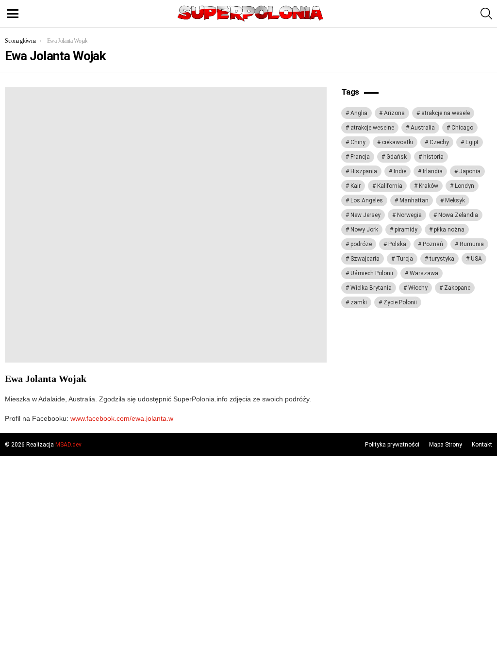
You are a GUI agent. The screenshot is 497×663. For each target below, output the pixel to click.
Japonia (469, 171)
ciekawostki (397, 142)
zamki (358, 302)
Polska (397, 244)
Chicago (462, 127)
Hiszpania (363, 171)
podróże (361, 244)
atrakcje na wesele (445, 113)
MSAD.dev (68, 444)
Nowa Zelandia (458, 215)
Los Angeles (366, 200)
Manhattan (414, 200)
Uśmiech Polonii (371, 273)
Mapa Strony (445, 444)
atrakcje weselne (372, 127)
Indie (400, 171)
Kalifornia (389, 185)
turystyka (442, 258)
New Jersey (365, 215)
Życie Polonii (400, 302)
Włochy (418, 287)
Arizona (394, 113)
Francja (360, 156)
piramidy (406, 229)
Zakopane (457, 287)
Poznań (433, 244)
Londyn (464, 185)
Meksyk (455, 200)
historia (433, 156)
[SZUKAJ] (486, 13)
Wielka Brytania (371, 287)
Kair (355, 185)
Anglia (358, 113)
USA (476, 258)
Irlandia (433, 171)
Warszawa (424, 273)
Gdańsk (396, 156)
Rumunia (472, 244)
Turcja (404, 258)
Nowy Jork (364, 229)
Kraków (428, 185)
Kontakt (482, 444)
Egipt (472, 142)
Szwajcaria (365, 258)
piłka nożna (449, 229)
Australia (423, 127)
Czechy (439, 142)
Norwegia (409, 215)
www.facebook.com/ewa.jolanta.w (121, 418)
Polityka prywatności (392, 444)
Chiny (357, 142)
